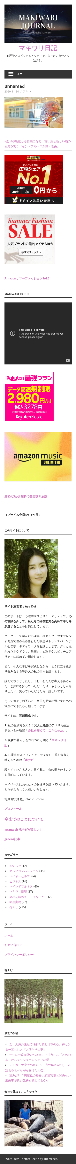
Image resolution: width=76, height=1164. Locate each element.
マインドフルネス (21, 886)
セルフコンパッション (24, 871)
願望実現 (15, 902)
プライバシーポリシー (19, 954)
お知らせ (15, 866)
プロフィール (13, 808)
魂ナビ (29, 760)
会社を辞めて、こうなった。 (47, 730)
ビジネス (15, 881)
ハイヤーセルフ (19, 876)
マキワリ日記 (38, 47)
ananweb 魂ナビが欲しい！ (23, 829)
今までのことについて (23, 819)
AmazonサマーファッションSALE (26, 278)
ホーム (8, 935)
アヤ (25, 91)
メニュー (22, 74)
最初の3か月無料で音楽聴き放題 (25, 496)
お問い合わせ (13, 945)
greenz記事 (12, 839)
